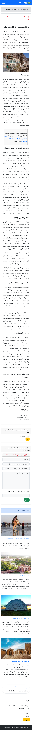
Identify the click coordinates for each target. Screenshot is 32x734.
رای (27, 439)
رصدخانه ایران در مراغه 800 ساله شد (21, 618)
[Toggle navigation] (3, 2)
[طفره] (24, 3)
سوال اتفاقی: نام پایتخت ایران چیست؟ (19, 491)
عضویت (26, 720)
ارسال (26, 500)
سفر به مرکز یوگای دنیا (24, 576)
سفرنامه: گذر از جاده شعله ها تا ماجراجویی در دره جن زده (17, 539)
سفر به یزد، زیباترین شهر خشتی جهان (21, 661)
